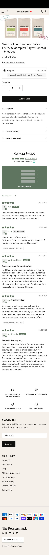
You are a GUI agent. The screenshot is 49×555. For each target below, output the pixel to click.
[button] (14, 167)
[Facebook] (6, 533)
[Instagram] (3, 533)
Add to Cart (24, 98)
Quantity (6, 82)
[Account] (40, 11)
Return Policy (8, 481)
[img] (8, 203)
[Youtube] (10, 533)
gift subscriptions (27, 3)
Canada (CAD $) (11, 539)
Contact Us (7, 490)
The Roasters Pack (14, 62)
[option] (24, 28)
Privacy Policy (8, 477)
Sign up (8, 444)
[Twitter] (17, 533)
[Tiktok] (13, 533)
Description (7, 108)
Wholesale (7, 464)
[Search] (8, 11)
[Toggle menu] (3, 11)
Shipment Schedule (11, 473)
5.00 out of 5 (31, 158)
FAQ (4, 469)
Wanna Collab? (9, 486)
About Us (6, 460)
